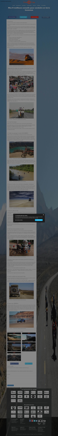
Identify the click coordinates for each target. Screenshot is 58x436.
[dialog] (29, 218)
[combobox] (43, 214)
